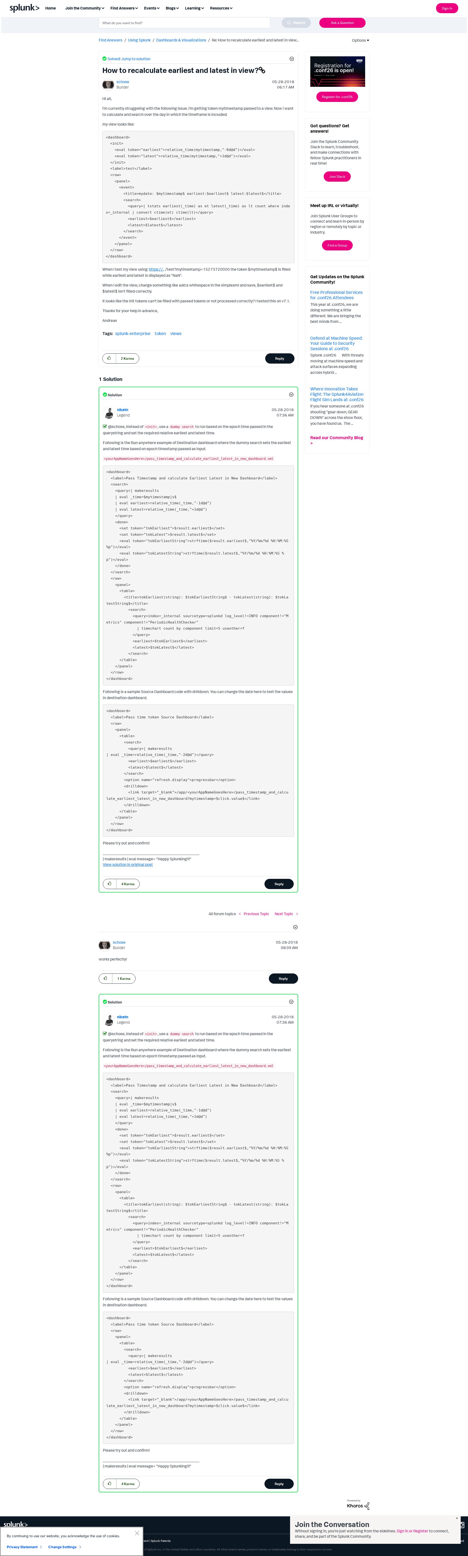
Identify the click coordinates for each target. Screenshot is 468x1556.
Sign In (447, 8)
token (160, 333)
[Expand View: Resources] (231, 8)
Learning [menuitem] (193, 8)
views (176, 333)
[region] (71, 1541)
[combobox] (205, 22)
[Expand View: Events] (158, 8)
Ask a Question (342, 22)
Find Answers (110, 40)
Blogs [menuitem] (171, 8)
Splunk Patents (161, 1541)
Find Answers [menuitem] (122, 8)
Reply (279, 358)
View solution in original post (128, 864)
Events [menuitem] (150, 8)
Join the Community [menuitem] (83, 8)
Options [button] (357, 40)
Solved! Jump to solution (128, 58)
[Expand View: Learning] (202, 8)
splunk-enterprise (132, 333)
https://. (156, 269)
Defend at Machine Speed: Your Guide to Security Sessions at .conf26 (336, 343)
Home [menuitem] (50, 8)
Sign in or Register (412, 1530)
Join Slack (337, 176)
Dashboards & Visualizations (181, 40)
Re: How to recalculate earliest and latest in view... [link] (255, 40)
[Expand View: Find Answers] (136, 8)
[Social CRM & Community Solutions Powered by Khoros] (358, 1504)
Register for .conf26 (337, 97)
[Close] (137, 1533)
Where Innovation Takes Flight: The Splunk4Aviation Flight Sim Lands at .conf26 (337, 394)
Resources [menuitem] (219, 8)
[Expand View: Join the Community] (102, 8)
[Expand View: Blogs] (177, 8)
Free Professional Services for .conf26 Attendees (336, 294)
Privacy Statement (22, 1547)
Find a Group (337, 245)
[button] (291, 59)
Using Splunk (139, 40)
